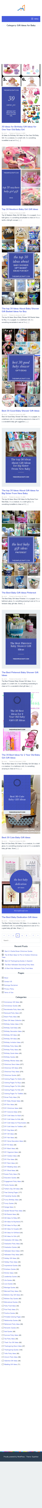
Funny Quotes (9, 1203)
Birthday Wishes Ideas (11, 1060)
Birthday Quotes (9, 1057)
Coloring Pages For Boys (12, 1082)
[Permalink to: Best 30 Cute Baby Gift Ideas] (21, 805)
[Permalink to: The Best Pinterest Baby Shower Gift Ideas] (21, 640)
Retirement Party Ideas (12, 1324)
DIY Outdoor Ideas (10, 1156)
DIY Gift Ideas (9, 1134)
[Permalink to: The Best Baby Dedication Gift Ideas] (21, 885)
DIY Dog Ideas (9, 1130)
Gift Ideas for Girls (10, 1236)
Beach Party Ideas (10, 1016)
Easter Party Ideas (10, 1174)
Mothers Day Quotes (11, 1298)
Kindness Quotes (10, 1269)
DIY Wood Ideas (9, 1170)
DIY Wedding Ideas (10, 1167)
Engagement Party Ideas (12, 1181)
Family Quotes (9, 1185)
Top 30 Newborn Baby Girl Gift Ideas (20, 209)
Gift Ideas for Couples (11, 1229)
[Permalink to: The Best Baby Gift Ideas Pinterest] (21, 550)
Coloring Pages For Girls (12, 1086)
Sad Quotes (8, 1331)
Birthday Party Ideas (11, 1046)
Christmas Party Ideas (11, 1071)
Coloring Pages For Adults (13, 1079)
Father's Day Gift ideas (12, 1189)
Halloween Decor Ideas (12, 1251)
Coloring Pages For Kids (12, 1090)
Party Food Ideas (10, 1306)
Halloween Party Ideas (11, 1254)
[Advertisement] (21, 45)
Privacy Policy (9, 989)
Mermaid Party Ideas (11, 1291)
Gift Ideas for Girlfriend (12, 1232)
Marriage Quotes (9, 1287)
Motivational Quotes (11, 1302)
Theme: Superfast (32, 1456)
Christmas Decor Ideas (12, 1064)
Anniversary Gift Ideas (11, 1002)
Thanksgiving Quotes (11, 1350)
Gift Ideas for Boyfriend (12, 1221)
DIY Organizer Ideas (11, 1152)
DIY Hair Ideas (9, 1137)
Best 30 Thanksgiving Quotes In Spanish (18, 961)
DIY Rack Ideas (9, 1163)
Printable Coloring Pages (12, 1317)
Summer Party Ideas (11, 1335)
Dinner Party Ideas (10, 1097)
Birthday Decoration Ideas (13, 1031)
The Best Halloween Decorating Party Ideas (19, 964)
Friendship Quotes (10, 1196)
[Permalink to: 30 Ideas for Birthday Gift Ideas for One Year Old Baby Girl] (21, 94)
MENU (36, 19)
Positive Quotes (9, 1313)
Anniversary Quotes (11, 1006)
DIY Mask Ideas (9, 1148)
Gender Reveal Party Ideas (13, 1211)
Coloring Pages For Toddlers (13, 1093)
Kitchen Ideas (9, 1273)
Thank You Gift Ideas (11, 1342)
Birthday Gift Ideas (10, 1035)
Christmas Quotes (10, 1075)
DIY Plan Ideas (9, 1159)
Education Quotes (10, 1177)
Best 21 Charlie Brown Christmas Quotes (18, 951)
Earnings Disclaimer (11, 985)
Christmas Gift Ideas (11, 1068)
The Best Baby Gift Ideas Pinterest (19, 592)
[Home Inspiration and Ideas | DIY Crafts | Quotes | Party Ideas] (21, 7)
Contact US (8, 981)
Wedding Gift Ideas (10, 1364)
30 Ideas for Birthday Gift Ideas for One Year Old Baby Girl (19, 128)
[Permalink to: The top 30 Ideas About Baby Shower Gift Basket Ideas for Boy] (21, 266)
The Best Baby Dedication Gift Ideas (19, 917)
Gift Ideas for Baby (10, 1218)
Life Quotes (8, 1280)
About (6, 978)
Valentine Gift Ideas (11, 1360)
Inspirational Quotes (11, 1265)
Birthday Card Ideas (11, 1028)
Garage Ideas (8, 1207)
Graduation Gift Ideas (11, 1240)
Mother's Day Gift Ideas (12, 1295)
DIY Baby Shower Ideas (12, 1101)
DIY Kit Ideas (8, 1145)
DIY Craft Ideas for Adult (12, 1115)
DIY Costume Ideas (11, 1112)
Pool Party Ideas (10, 1309)
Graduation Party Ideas (12, 1243)
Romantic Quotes (10, 1328)
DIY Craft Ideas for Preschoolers (15, 1123)
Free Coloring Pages (11, 1192)
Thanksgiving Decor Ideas (13, 1346)
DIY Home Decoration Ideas (13, 1141)
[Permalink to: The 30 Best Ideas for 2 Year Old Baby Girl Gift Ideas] (21, 723)
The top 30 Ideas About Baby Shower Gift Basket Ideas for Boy (20, 310)
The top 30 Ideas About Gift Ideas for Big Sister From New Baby (20, 492)
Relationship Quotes (11, 1320)
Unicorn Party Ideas (11, 1357)
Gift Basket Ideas (10, 1214)
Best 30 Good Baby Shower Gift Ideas (20, 410)
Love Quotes (8, 1284)
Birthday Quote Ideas (11, 1053)
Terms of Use (8, 992)
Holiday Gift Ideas (10, 1258)
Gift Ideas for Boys (10, 1225)
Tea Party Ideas (9, 1338)
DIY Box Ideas (9, 1104)
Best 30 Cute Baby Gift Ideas (16, 837)
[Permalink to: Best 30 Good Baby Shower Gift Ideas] (21, 369)
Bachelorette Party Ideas (12, 1009)
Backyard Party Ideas (11, 1013)
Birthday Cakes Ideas (11, 1024)
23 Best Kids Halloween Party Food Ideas (19, 968)
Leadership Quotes (10, 1276)
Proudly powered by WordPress (14, 1456)
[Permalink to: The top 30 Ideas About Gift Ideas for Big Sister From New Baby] (21, 458)
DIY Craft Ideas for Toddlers (13, 1126)
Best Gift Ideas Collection (13, 1020)
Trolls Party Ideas (10, 1353)
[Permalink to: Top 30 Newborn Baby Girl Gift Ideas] (21, 177)
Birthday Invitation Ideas (12, 1042)
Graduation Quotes (10, 1247)
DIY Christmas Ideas (11, 1108)
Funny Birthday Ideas (11, 1199)
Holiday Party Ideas (11, 1262)
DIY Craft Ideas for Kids (12, 1119)
